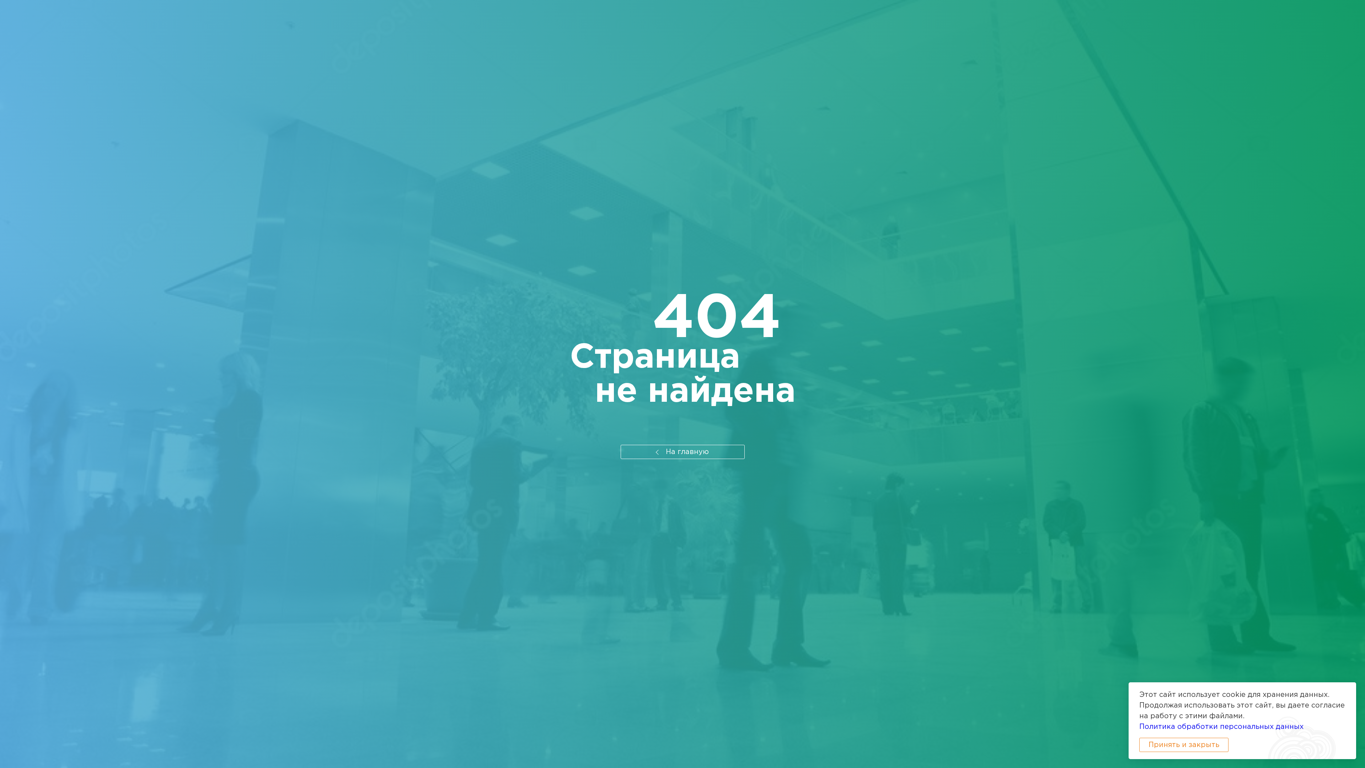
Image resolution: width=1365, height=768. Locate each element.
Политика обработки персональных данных (1221, 727)
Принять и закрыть (1184, 745)
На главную (686, 452)
